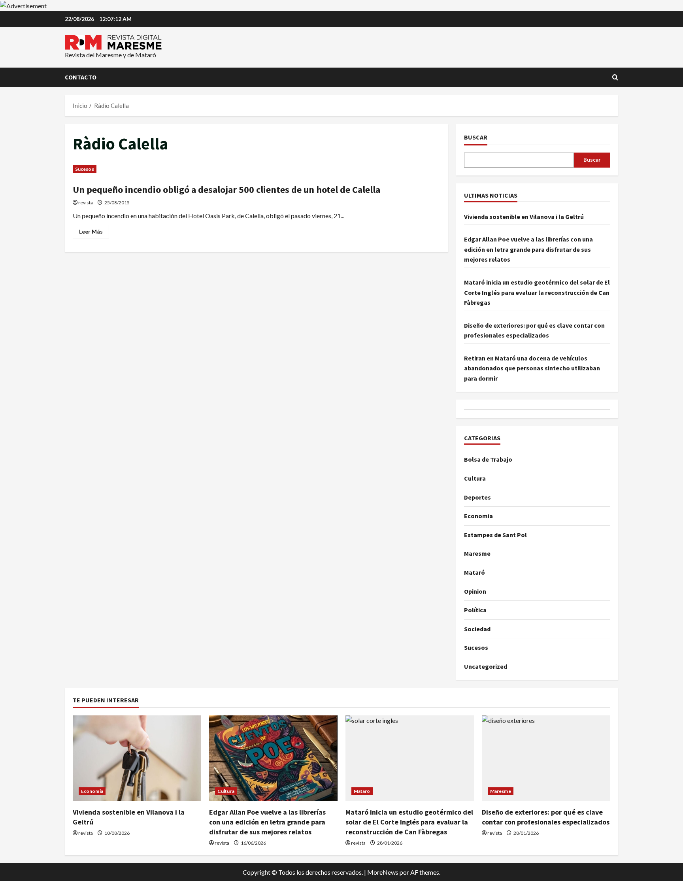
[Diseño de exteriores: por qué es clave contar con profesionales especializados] (546, 758)
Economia (478, 516)
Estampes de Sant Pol (495, 535)
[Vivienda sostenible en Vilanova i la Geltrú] (137, 758)
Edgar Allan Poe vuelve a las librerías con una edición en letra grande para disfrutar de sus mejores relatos (528, 249)
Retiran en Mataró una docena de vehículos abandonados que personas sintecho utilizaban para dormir (532, 368)
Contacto (80, 77)
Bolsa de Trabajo (488, 459)
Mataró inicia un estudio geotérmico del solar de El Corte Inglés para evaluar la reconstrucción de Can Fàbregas (537, 292)
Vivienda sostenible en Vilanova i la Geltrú (524, 217)
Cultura (475, 478)
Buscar (475, 137)
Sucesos (84, 169)
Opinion (475, 591)
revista (85, 203)
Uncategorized (485, 666)
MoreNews (382, 872)
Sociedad (477, 629)
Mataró (474, 572)
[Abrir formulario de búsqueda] (615, 77)
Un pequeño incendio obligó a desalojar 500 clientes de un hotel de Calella (226, 189)
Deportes (477, 497)
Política (475, 610)
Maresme (477, 553)
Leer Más (94, 233)
